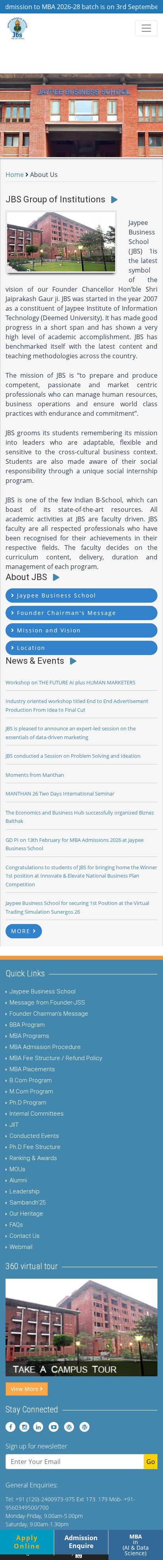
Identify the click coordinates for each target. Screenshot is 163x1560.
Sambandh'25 (27, 1202)
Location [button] (30, 647)
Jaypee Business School (42, 991)
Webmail (20, 1247)
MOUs (17, 1169)
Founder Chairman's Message (48, 1013)
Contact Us (24, 1235)
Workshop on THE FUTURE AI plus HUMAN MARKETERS (70, 682)
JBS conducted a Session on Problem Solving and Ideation (73, 755)
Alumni (18, 1180)
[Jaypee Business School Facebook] (10, 1427)
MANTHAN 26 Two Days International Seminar (60, 793)
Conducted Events (34, 1135)
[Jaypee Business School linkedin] (37, 1427)
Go (150, 1461)
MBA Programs (29, 1035)
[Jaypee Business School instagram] (23, 1427)
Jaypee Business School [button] (55, 595)
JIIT (14, 1124)
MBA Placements (32, 1069)
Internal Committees (36, 1113)
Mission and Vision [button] (48, 630)
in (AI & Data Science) (136, 1545)
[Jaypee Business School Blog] (67, 1427)
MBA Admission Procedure (45, 1047)
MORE (22, 931)
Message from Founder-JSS (47, 1002)
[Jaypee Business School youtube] (52, 1427)
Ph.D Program (27, 1102)
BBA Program (27, 1024)
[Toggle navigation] (146, 28)
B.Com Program (30, 1080)
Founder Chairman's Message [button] (65, 613)
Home (15, 174)
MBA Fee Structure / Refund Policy (55, 1058)
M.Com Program (31, 1091)
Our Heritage (26, 1213)
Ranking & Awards (33, 1158)
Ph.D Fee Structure (35, 1147)
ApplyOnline (27, 1541)
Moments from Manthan (35, 774)
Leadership (24, 1191)
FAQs (16, 1224)
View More (25, 1389)
